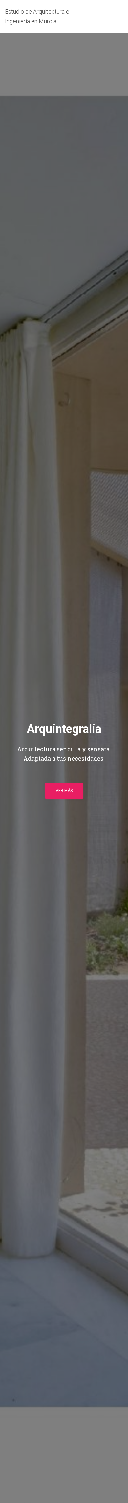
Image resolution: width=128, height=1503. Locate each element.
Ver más (64, 790)
